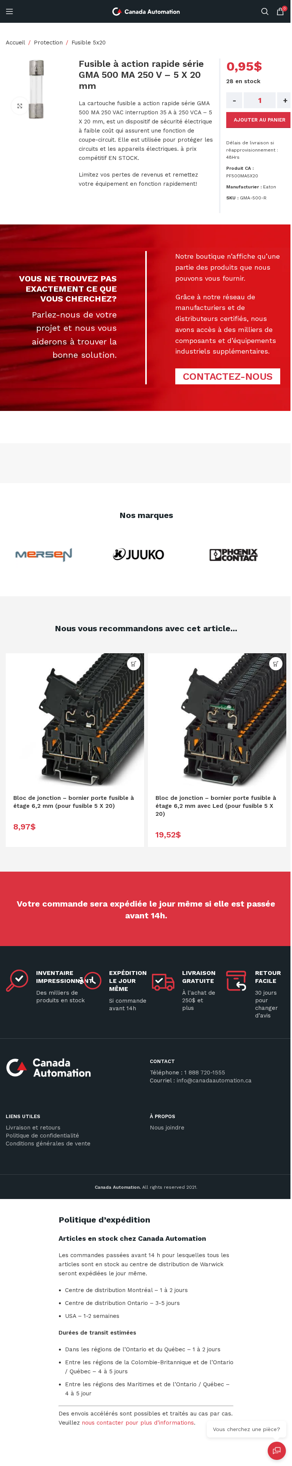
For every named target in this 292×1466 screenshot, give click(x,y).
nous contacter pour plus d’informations (138, 1422)
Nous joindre (167, 1127)
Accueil (15, 42)
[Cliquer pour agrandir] (20, 105)
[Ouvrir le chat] (277, 1451)
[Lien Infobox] (74, 1070)
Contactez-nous (228, 376)
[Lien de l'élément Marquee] (37, 555)
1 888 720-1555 (204, 1072)
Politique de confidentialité (42, 1135)
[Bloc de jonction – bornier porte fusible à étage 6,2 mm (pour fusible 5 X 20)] (75, 722)
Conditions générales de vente (48, 1143)
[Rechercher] (265, 11)
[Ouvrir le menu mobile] (9, 11)
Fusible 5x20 (88, 42)
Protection (48, 42)
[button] (133, 663)
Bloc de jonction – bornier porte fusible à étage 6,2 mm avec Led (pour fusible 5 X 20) (216, 806)
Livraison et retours (33, 1127)
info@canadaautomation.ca (214, 1080)
